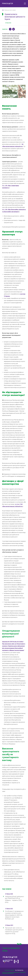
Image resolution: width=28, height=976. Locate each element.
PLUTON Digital (19, 970)
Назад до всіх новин (10, 10)
